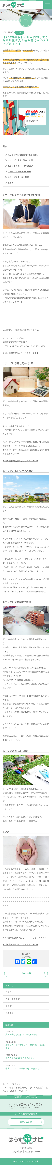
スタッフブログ (12, 999)
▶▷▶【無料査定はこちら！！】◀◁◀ (20, 353)
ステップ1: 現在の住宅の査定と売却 (23, 155)
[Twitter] (23, 962)
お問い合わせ (26, 1122)
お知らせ (9, 992)
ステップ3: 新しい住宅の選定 (20, 166)
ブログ (19, 32)
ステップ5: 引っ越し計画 (18, 177)
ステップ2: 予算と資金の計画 (20, 160)
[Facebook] (17, 962)
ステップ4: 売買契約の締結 (19, 171)
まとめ (11, 183)
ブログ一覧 (26, 973)
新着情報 (9, 1013)
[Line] (29, 962)
